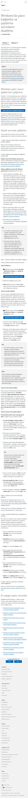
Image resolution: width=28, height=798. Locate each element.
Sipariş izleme (4, 695)
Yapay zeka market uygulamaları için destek (10, 754)
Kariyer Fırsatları (5, 773)
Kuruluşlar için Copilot (6, 669)
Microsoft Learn (4, 752)
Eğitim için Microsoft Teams (7, 707)
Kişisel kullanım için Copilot (7, 671)
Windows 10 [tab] (14, 43)
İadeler (3, 693)
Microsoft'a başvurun (5, 793)
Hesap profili (4, 685)
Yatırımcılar (4, 780)
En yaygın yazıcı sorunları (19, 105)
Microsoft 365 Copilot (6, 740)
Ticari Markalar (4, 795)
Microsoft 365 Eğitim (5, 709)
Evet (10, 661)
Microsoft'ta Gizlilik (5, 778)
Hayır (18, 661)
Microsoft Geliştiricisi (6, 749)
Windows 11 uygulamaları (6, 678)
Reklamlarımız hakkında (12, 795)
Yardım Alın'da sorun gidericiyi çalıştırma (13, 110)
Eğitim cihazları (4, 704)
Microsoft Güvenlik (5, 728)
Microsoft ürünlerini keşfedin (7, 676)
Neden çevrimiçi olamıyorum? (15, 213)
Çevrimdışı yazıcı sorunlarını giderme (10, 588)
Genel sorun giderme (9, 123)
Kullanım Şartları (17, 793)
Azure (3, 730)
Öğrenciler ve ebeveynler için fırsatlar (8, 716)
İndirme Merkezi (5, 688)
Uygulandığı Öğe (6, 34)
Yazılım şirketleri (5, 764)
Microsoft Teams (5, 742)
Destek (3, 5)
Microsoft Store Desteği (6, 690)
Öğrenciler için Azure (5, 719)
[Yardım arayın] (5, 2)
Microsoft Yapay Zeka (6, 726)
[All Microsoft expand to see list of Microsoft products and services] (2, 2)
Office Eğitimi (4, 711)
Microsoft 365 (4, 674)
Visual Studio (4, 766)
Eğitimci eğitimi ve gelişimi (7, 714)
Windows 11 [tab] (5, 43)
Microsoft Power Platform (6, 761)
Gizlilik (11, 793)
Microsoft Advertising (6, 738)
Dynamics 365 (4, 733)
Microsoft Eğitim (5, 702)
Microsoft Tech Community (6, 757)
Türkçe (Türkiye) (7, 785)
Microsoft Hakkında (5, 775)
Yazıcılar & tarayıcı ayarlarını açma (14, 276)
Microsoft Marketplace (6, 759)
